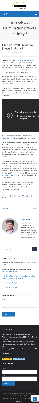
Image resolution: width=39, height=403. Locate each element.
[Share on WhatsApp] (35, 196)
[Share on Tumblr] (31, 196)
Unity (19, 63)
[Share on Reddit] (27, 196)
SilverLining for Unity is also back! (13, 283)
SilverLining (29, 262)
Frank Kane (7, 52)
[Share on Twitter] (15, 196)
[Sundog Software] (19, 5)
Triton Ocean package (11, 175)
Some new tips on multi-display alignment (16, 334)
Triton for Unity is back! (10, 287)
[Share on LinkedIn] (19, 196)
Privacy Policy (20, 401)
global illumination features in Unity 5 (14, 70)
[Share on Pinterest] (23, 196)
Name (4, 299)
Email (3, 306)
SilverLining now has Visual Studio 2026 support (18, 342)
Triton (4, 264)
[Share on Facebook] (10, 196)
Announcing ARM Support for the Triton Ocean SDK (19, 349)
